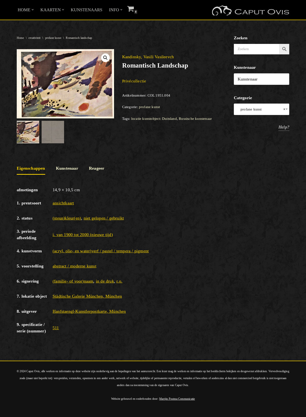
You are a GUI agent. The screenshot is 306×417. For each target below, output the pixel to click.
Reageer (96, 168)
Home (20, 38)
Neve (8, 410)
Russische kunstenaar (195, 119)
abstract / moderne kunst (74, 266)
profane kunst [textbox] (262, 109)
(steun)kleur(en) (67, 218)
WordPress (68, 410)
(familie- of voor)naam (73, 281)
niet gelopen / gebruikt (104, 218)
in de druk (105, 281)
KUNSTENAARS (86, 9)
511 (56, 327)
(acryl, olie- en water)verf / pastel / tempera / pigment (101, 251)
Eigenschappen (31, 168)
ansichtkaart (63, 203)
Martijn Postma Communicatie (177, 398)
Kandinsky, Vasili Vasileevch (148, 56)
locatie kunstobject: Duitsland (154, 119)
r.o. (119, 281)
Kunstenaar (67, 168)
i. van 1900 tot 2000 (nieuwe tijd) (83, 234)
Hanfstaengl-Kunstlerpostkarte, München (89, 311)
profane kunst (53, 38)
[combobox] (262, 109)
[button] (33, 10)
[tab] (31, 169)
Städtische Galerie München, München (87, 296)
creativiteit (34, 38)
